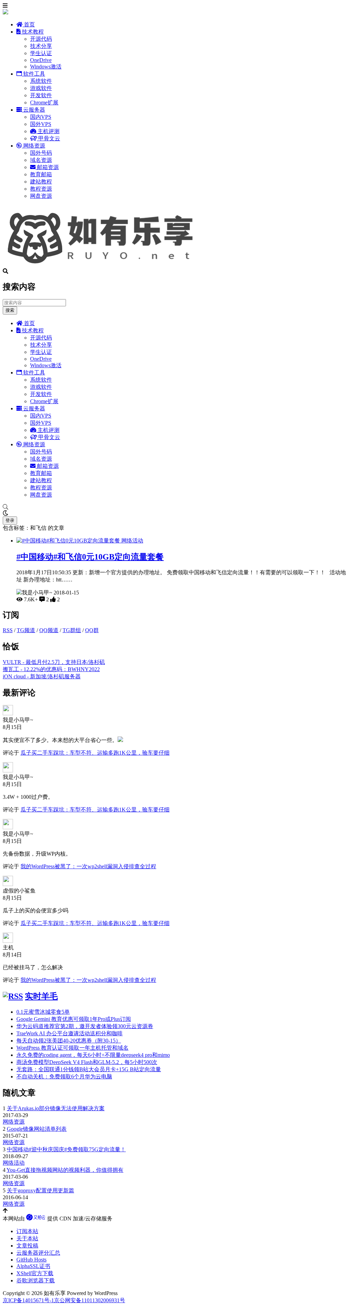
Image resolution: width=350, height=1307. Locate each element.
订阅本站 (27, 1231)
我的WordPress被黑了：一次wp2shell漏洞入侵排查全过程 (88, 866)
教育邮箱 (41, 174)
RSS (8, 630)
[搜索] (175, 507)
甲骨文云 (48, 138)
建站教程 (41, 181)
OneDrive (41, 60)
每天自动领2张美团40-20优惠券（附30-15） (68, 1040)
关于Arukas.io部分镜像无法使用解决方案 (56, 1108)
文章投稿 (27, 1245)
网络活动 (132, 540)
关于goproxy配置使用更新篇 (40, 1190)
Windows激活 (46, 66)
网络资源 (33, 146)
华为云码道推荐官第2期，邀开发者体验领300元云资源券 (84, 1026)
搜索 (9, 310)
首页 (29, 24)
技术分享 (41, 46)
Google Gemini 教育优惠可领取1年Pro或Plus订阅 (73, 1019)
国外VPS (40, 124)
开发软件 (41, 95)
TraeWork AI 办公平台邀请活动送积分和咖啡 (69, 1033)
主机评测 (47, 131)
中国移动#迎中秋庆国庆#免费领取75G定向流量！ (66, 1149)
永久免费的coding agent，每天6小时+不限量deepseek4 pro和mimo (93, 1055)
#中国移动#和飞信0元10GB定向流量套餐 (90, 556)
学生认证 (41, 53)
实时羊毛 (41, 996)
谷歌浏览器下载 (35, 1280)
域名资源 (41, 160)
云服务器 (33, 110)
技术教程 (32, 32)
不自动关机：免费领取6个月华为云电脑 (64, 1076)
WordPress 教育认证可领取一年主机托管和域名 (72, 1048)
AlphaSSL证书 (33, 1266)
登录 (9, 520)
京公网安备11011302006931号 (89, 1300)
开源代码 (41, 39)
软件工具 (33, 74)
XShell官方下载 (34, 1273)
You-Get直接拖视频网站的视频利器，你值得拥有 (64, 1170)
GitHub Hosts (31, 1260)
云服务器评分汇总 (38, 1253)
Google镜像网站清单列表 (37, 1129)
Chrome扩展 (44, 102)
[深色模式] (175, 513)
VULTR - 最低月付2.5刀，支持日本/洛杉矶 (54, 662)
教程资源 (41, 189)
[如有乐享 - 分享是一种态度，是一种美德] (103, 265)
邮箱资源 (47, 167)
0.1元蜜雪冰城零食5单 (43, 1012)
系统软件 (41, 81)
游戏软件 (41, 88)
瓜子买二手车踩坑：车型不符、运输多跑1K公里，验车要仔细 (95, 753)
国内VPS (40, 117)
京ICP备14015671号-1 (28, 1300)
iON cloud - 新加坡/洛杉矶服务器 (42, 676)
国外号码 (41, 153)
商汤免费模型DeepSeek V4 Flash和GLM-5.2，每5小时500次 (86, 1062)
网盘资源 (41, 196)
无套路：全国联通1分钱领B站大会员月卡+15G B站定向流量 (88, 1069)
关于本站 (27, 1238)
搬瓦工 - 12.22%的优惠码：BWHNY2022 (51, 669)
